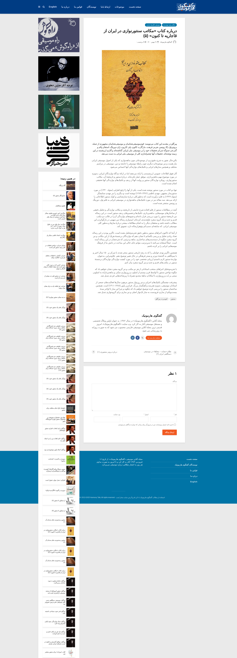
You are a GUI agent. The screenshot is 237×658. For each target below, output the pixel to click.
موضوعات (119, 7)
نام (175, 414)
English (53, 7)
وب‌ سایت (116, 414)
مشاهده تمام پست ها (154, 338)
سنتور (173, 299)
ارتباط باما (105, 7)
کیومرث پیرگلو (161, 299)
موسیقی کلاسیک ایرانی (153, 25)
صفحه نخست (135, 7)
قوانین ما (78, 7)
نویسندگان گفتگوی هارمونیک (186, 465)
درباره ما (65, 7)
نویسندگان (91, 7)
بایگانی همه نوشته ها (169, 25)
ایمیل (146, 414)
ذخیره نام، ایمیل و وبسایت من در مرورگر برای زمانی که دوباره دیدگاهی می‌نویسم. (145, 424)
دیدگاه (175, 381)
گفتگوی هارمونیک (166, 42)
